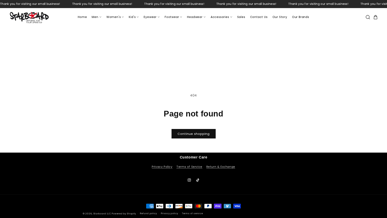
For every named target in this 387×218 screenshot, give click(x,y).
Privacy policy (169, 213)
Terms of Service (189, 167)
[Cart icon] (375, 17)
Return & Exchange (220, 167)
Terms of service (192, 213)
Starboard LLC (102, 213)
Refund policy (148, 213)
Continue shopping (194, 134)
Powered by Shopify (124, 213)
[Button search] (367, 17)
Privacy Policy (162, 167)
